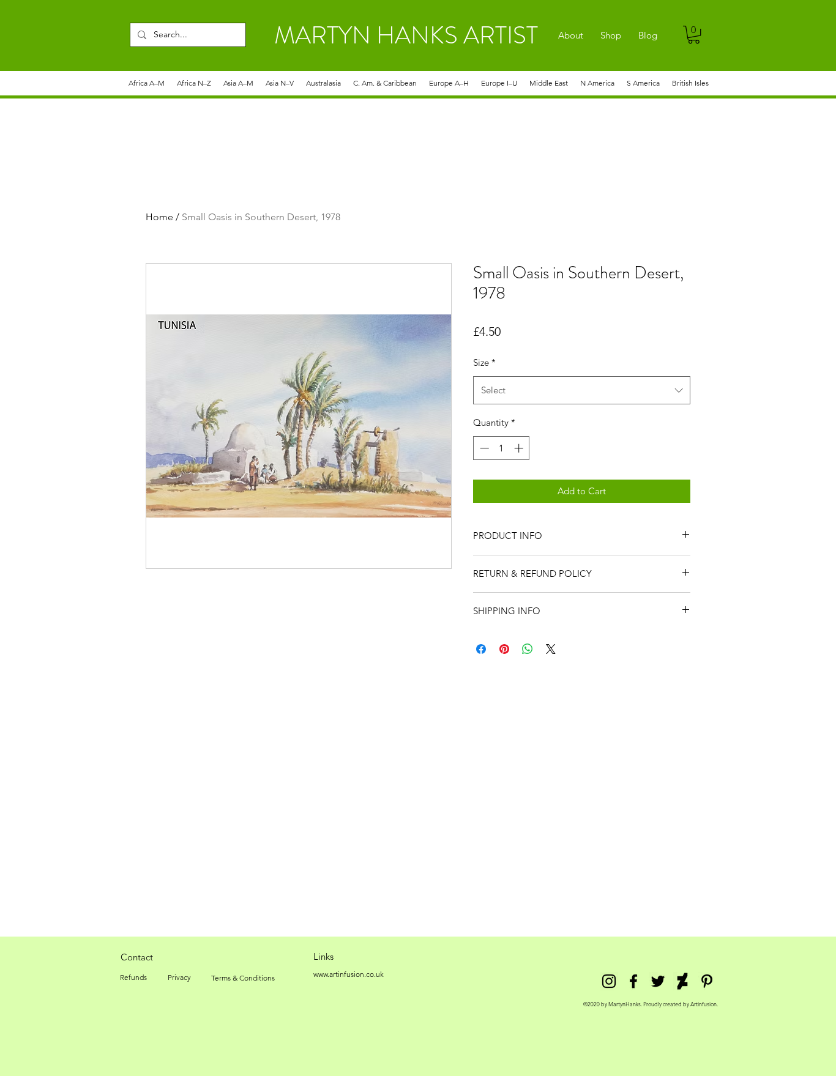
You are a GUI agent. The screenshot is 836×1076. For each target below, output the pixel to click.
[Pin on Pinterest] (504, 649)
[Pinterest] (707, 981)
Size (484, 362)
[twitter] (658, 981)
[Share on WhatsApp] (527, 649)
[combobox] (581, 390)
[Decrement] (483, 448)
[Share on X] (550, 649)
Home (159, 217)
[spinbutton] (501, 448)
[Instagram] (609, 981)
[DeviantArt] (682, 981)
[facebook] (633, 981)
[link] (693, 34)
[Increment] (520, 448)
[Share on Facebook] (481, 649)
